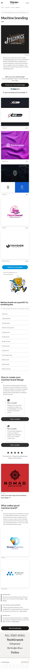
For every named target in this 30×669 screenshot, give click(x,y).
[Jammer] (5, 128)
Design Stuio (4, 588)
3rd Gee (3, 493)
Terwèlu (27, 55)
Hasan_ (3, 557)
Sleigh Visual (5, 161)
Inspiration (7, 7)
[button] (28, 659)
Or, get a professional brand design (14, 92)
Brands (13, 7)
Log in (27, 2)
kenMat (4, 227)
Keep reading (23, 611)
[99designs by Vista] (14, 2)
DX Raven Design (6, 261)
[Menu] (2, 2)
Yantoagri (5, 194)
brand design (6, 68)
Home (2, 7)
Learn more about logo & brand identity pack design (13, 496)
